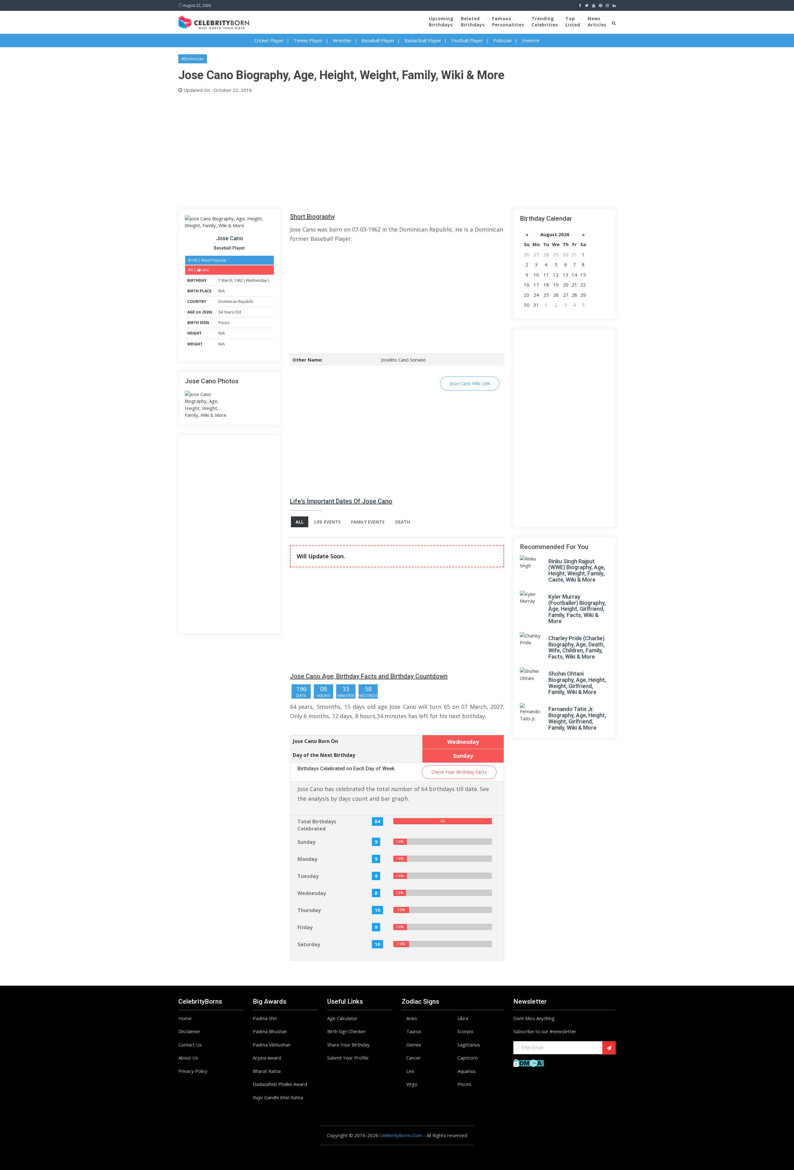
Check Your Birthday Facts (459, 772)
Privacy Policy (192, 1071)
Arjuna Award (267, 1058)
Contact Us (190, 1045)
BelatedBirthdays (473, 22)
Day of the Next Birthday (324, 755)
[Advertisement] (364, 149)
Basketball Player (422, 40)
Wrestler (342, 40)
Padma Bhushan (270, 1031)
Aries (411, 1018)
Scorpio (465, 1031)
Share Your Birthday (348, 1045)
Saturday (308, 944)
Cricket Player (269, 40)
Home (185, 1018)
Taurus (413, 1031)
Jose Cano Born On (315, 741)
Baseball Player (378, 40)
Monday (307, 859)
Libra (462, 1018)
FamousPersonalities (508, 22)
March (226, 280)
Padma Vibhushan (271, 1045)
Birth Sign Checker (346, 1031)
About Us (188, 1058)
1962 (238, 280)
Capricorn (467, 1058)
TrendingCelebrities (545, 22)
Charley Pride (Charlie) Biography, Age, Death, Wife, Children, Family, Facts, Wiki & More (576, 647)
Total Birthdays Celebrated (316, 825)
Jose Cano (229, 238)
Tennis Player (308, 40)
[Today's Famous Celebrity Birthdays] (213, 21)
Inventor (531, 40)
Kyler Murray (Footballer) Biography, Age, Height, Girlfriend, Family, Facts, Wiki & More (577, 608)
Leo (410, 1071)
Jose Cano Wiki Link (470, 383)
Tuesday (308, 876)
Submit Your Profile (347, 1058)
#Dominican (192, 58)
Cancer (413, 1058)
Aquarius (466, 1071)
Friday (305, 927)
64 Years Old (229, 312)
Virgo (411, 1084)
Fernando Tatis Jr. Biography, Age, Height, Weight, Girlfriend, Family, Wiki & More (577, 718)
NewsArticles (597, 22)
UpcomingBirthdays (441, 22)
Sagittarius (468, 1045)
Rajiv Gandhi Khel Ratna (278, 1097)
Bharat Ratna (267, 1071)
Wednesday (256, 280)
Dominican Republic (235, 301)
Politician (502, 40)
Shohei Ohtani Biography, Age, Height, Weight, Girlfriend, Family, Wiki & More (577, 682)
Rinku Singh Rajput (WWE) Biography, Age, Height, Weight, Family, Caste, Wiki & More (576, 570)
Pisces (223, 322)
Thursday (309, 910)
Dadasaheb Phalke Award (280, 1084)
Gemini (413, 1045)
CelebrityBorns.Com (401, 1135)
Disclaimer (189, 1031)
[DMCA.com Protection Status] (528, 1062)
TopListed (572, 22)
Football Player (467, 40)
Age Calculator (342, 1018)
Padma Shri (265, 1018)
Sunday (306, 842)
